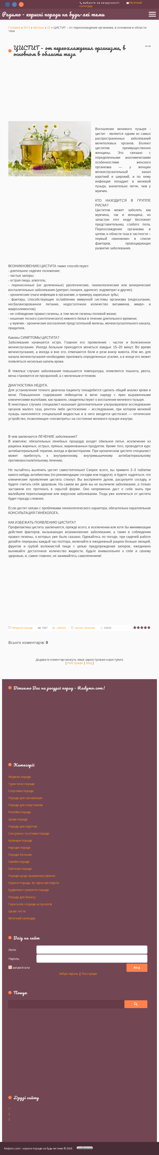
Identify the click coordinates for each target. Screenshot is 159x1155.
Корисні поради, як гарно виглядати (33, 883)
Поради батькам (20, 854)
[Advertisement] (79, 91)
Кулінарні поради (20, 840)
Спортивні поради (21, 791)
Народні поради (19, 847)
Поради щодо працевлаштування (31, 875)
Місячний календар (21, 918)
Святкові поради (20, 868)
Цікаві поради (18, 819)
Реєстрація (75, 663)
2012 (26, 27)
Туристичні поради (21, 784)
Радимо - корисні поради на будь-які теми (53, 14)
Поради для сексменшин (25, 798)
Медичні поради (22, 628)
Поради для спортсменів (25, 805)
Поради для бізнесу (22, 897)
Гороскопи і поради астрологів (30, 904)
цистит (79, 628)
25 (48, 27)
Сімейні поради (18, 861)
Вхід (89, 663)
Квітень (38, 27)
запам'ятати (21, 968)
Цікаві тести (16, 911)
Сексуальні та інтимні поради (28, 833)
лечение (89, 628)
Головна (14, 27)
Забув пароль (68, 974)
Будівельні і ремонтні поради (28, 890)
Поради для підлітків (22, 826)
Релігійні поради (19, 812)
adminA (61, 628)
